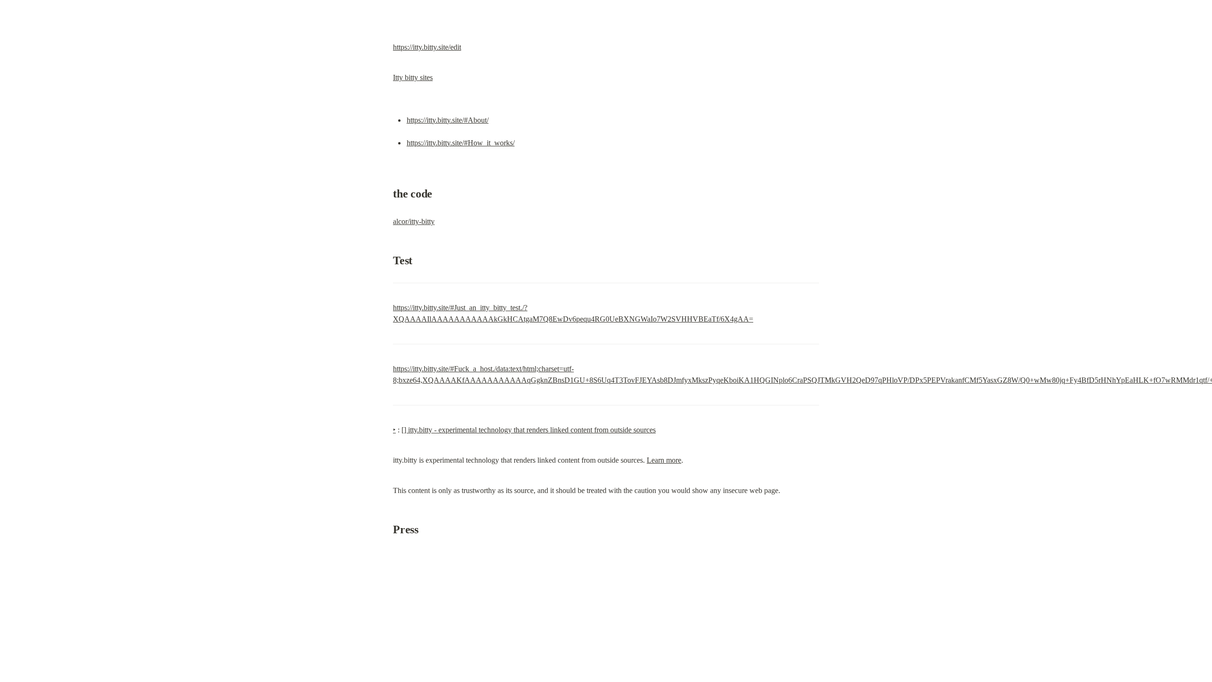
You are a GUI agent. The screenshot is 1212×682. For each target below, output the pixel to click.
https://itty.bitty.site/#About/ (448, 120)
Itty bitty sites (413, 77)
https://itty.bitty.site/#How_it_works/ (461, 143)
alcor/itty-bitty (414, 221)
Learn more (664, 460)
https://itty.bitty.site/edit (427, 47)
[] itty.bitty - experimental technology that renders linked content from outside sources (528, 430)
